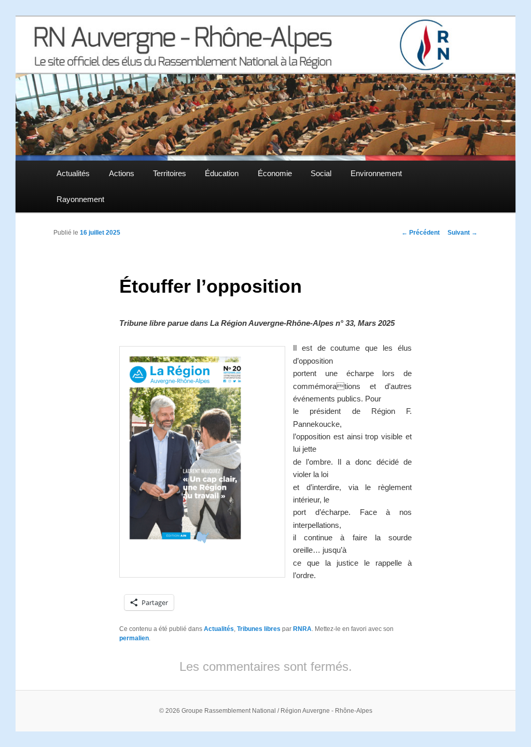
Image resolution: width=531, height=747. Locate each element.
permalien (134, 638)
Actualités (73, 173)
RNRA (302, 629)
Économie (275, 173)
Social (321, 173)
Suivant (463, 232)
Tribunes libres (259, 629)
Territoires (169, 173)
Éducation (222, 173)
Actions (121, 173)
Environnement (376, 173)
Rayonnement (80, 199)
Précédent (420, 232)
